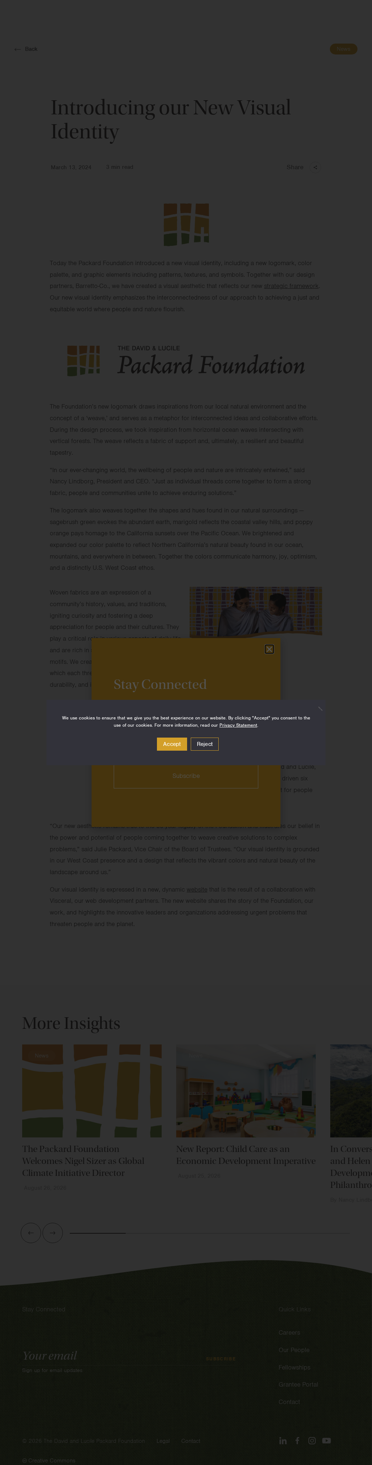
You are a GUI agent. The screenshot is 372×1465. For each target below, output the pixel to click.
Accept (172, 744)
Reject (205, 744)
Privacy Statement (238, 725)
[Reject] (316, 708)
